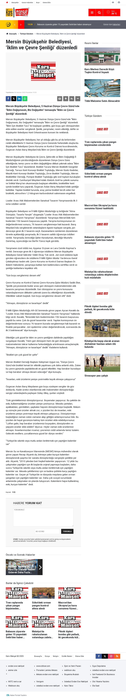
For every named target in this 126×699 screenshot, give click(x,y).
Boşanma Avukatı (71, 674)
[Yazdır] (59, 98)
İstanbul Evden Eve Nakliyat (76, 681)
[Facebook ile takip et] (99, 656)
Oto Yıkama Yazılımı (100, 681)
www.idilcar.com (43, 666)
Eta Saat (95, 686)
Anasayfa (13, 34)
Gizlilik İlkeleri (67, 656)
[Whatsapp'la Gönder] (24, 98)
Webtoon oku (14, 686)
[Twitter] (13, 98)
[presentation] (15, 24)
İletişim (56, 656)
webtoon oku (69, 670)
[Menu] (92, 12)
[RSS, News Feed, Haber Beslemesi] (117, 656)
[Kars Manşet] (17, 12)
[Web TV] (113, 2)
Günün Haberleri (27, 2)
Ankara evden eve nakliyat (47, 674)
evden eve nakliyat (16, 666)
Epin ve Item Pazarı (72, 666)
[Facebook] (8, 98)
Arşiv (38, 2)
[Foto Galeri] (119, 2)
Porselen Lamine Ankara (46, 670)
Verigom (40, 681)
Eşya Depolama (99, 666)
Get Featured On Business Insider (103, 676)
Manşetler (15, 2)
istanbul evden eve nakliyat (104, 670)
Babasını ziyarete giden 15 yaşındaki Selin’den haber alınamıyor (64, 24)
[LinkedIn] (19, 98)
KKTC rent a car (14, 681)
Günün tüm (111, 24)
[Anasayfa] (7, 2)
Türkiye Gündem (26, 34)
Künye (47, 656)
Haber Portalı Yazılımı (18, 695)
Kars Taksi (68, 686)
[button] (65, 98)
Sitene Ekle (46, 2)
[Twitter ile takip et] (105, 656)
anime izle (12, 670)
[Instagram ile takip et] (111, 656)
